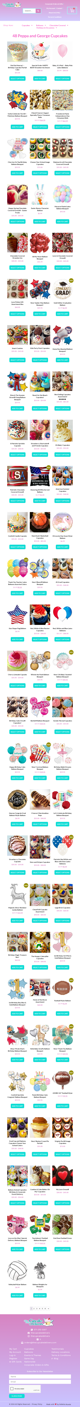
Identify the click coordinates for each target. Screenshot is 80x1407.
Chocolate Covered (58, 25)
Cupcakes (26, 25)
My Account (50, 8)
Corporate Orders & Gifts (54, 4)
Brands (68, 1404)
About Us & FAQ (54, 13)
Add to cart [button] (39, 78)
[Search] (38, 11)
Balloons (39, 25)
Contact (59, 8)
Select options (17, 78)
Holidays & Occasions (45, 28)
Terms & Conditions (54, 17)
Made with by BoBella (55, 1404)
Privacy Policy (37, 1404)
